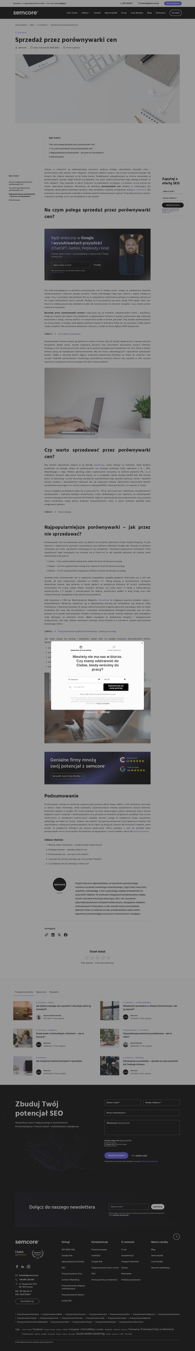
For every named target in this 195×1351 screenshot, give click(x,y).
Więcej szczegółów (103, 703)
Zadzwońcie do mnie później (116, 686)
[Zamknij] (142, 643)
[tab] (81, 648)
